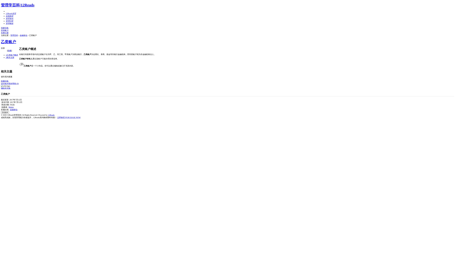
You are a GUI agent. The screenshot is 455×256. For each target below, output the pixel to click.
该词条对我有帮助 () (10, 84)
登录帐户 (5, 30)
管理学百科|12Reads (17, 5)
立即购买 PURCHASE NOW (69, 118)
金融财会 (23, 35)
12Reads (51, 115)
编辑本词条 (5, 88)
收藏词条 (5, 81)
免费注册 (5, 33)
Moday (11, 107)
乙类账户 (8, 42)
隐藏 (9, 51)
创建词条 (5, 28)
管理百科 (14, 35)
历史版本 (5, 112)
